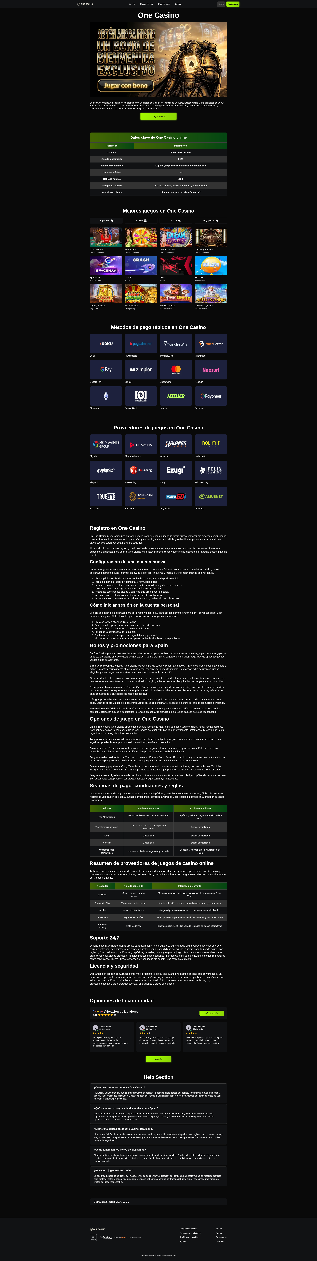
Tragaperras (208, 220)
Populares (104, 220)
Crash (174, 220)
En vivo (139, 220)
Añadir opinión (211, 1013)
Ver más (158, 1059)
